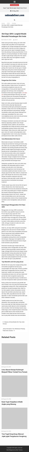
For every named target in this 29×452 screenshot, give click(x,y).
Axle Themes (19, 450)
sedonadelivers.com (14, 15)
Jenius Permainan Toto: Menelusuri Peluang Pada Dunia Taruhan (14, 329)
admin (16, 39)
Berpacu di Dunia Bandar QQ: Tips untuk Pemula (13, 322)
